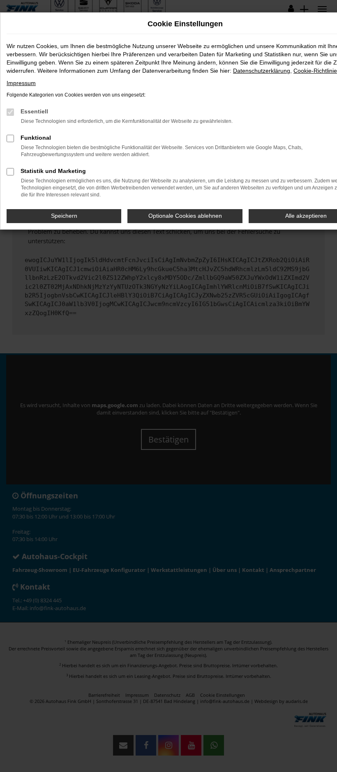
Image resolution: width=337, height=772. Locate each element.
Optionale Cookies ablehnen (185, 215)
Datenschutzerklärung (261, 70)
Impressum (21, 83)
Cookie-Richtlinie (315, 70)
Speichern (64, 215)
